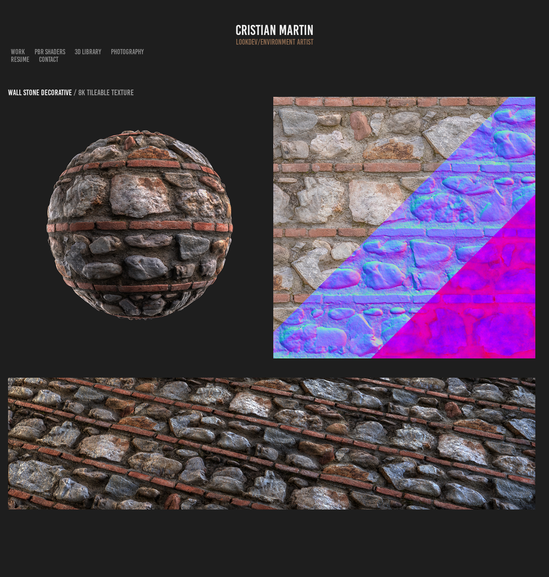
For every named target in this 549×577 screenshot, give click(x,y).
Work (18, 52)
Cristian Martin (274, 30)
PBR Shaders (50, 52)
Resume (20, 59)
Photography (127, 52)
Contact (48, 59)
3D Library (88, 52)
